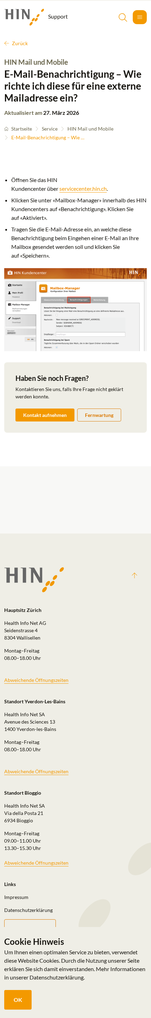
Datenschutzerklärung (28, 910)
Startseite (21, 129)
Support (57, 16)
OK (18, 999)
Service (50, 129)
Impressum (16, 897)
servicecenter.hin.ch (83, 188)
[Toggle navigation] (140, 17)
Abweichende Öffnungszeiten (36, 680)
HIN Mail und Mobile (90, 129)
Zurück (20, 43)
